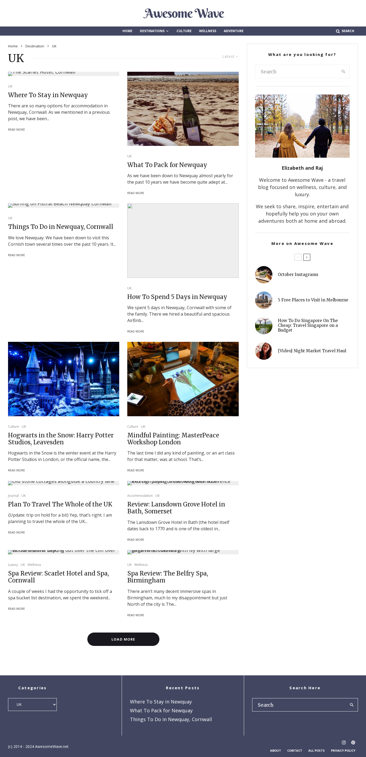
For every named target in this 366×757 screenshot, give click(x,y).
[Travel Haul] (263, 351)
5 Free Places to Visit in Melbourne (313, 300)
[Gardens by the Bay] (263, 325)
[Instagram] (344, 742)
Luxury (13, 564)
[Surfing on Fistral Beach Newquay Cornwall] (63, 205)
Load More (123, 639)
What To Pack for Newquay (167, 164)
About (275, 750)
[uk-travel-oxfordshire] (63, 483)
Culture (184, 31)
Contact (294, 750)
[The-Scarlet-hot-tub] (63, 74)
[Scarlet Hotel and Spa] (63, 552)
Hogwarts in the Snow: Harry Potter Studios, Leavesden (61, 439)
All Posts (316, 750)
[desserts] (263, 274)
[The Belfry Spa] (182, 552)
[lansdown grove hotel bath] (182, 483)
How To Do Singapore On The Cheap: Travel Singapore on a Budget (308, 325)
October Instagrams (298, 274)
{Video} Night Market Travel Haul (312, 351)
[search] (343, 71)
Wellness (207, 31)
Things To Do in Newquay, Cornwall (60, 226)
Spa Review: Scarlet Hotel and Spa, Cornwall (58, 577)
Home (127, 31)
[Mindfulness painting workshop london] (182, 379)
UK (10, 86)
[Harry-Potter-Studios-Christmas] (63, 379)
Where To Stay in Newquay (48, 95)
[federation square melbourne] (263, 300)
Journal (13, 495)
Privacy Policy (343, 750)
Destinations (152, 31)
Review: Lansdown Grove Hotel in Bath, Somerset (176, 508)
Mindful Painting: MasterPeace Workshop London (173, 439)
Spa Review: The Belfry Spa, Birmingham (167, 577)
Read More (16, 129)
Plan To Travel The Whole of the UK (60, 504)
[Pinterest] (353, 742)
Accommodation (140, 495)
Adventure (234, 31)
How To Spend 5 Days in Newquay (177, 296)
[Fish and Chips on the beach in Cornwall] (182, 109)
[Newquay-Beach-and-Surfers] (182, 240)
